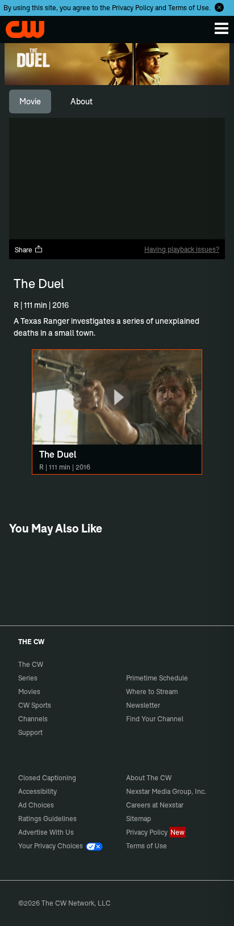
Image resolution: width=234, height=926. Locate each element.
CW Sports (34, 705)
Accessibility (37, 791)
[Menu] (221, 28)
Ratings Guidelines (47, 818)
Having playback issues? (181, 249)
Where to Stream (152, 691)
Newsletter (143, 705)
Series (27, 678)
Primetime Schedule (157, 678)
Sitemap (138, 818)
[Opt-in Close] (219, 7)
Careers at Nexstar (154, 805)
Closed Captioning (47, 777)
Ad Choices (36, 805)
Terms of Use (188, 7)
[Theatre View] (154, 227)
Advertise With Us (46, 832)
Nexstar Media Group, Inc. (166, 791)
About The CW (149, 777)
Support (30, 732)
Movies (29, 691)
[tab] (30, 101)
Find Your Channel (154, 718)
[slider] (117, 209)
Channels (33, 718)
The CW (20, 27)
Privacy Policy (132, 7)
